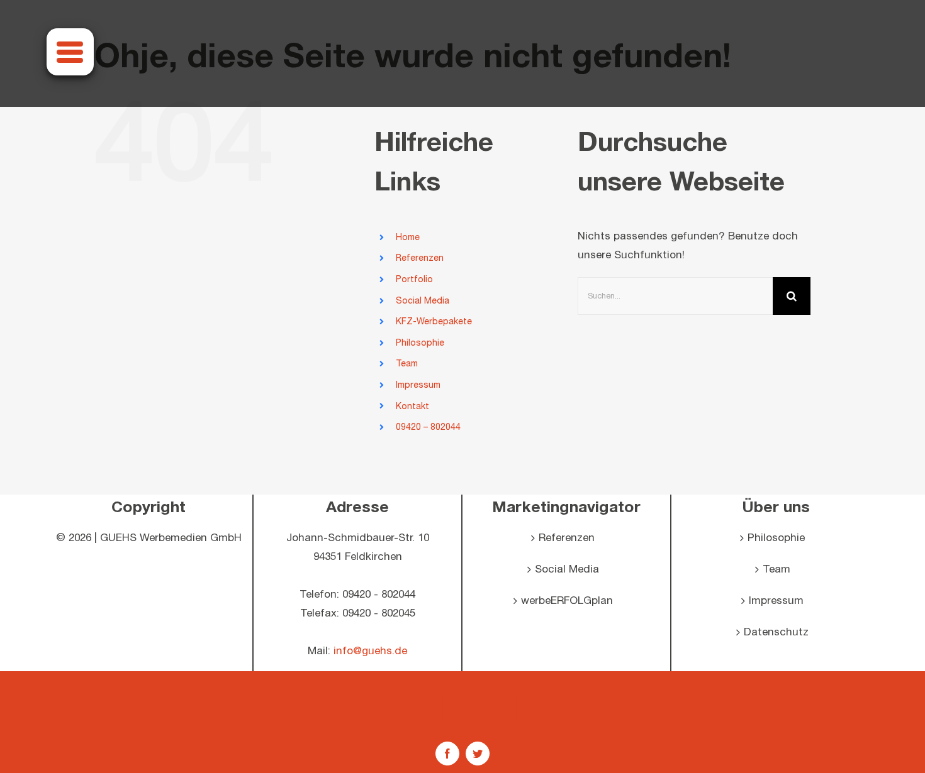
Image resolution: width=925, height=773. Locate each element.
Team (407, 363)
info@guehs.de (370, 651)
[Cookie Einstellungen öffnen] (28, 757)
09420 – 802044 (428, 427)
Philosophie (420, 343)
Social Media (422, 301)
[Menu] (70, 51)
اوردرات (462, 708)
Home (408, 237)
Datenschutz (776, 632)
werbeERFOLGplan (567, 601)
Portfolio (414, 279)
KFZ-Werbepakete (434, 321)
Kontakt (412, 406)
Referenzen (420, 258)
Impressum (418, 385)
